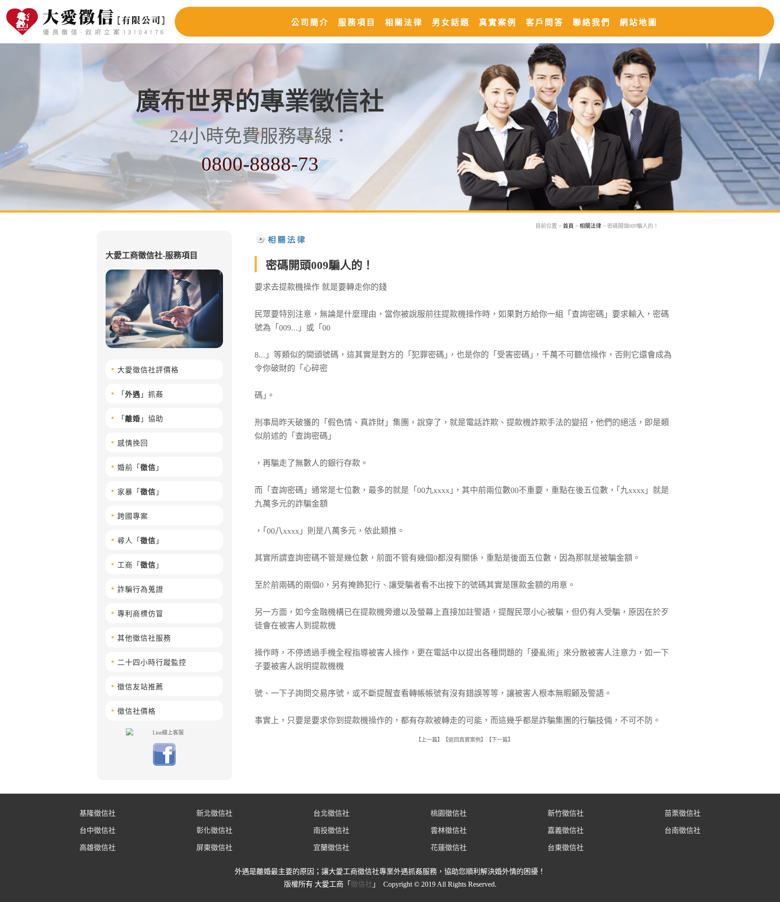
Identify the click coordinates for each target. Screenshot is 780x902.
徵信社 (361, 884)
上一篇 (429, 740)
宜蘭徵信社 (331, 847)
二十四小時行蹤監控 (151, 662)
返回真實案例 (464, 740)
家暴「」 (140, 492)
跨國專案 (132, 516)
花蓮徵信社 (449, 847)
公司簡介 (310, 22)
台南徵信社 (682, 830)
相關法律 (404, 22)
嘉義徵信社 (566, 830)
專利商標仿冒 (140, 614)
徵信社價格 (136, 711)
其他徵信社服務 (144, 638)
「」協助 (140, 419)
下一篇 (500, 740)
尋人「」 (140, 540)
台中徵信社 (97, 830)
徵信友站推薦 (140, 687)
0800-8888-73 (260, 164)
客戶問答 (545, 22)
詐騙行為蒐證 (140, 589)
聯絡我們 (592, 22)
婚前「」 (140, 467)
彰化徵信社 (214, 830)
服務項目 (357, 22)
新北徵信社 (214, 813)
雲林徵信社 (449, 830)
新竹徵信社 (566, 813)
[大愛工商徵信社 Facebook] (164, 764)
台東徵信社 (566, 847)
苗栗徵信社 (682, 813)
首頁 (568, 226)
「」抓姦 (140, 394)
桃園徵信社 (449, 813)
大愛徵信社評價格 (148, 370)
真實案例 (498, 22)
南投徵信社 (331, 830)
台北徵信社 (331, 813)
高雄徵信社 (97, 847)
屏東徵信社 (214, 847)
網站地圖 (639, 22)
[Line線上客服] (164, 732)
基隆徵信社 (97, 813)
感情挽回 (132, 443)
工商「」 (140, 565)
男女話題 (451, 22)
